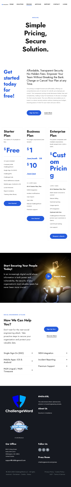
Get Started (12, 203)
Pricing (29, 4)
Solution (20, 4)
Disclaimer (16, 474)
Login (65, 4)
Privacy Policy (49, 472)
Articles (38, 4)
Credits (23, 474)
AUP (51, 474)
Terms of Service (59, 474)
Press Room (44, 457)
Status (29, 474)
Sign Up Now (34, 113)
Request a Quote (58, 236)
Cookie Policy (59, 472)
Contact (56, 4)
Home (11, 4)
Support (47, 4)
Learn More (48, 113)
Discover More (52, 336)
